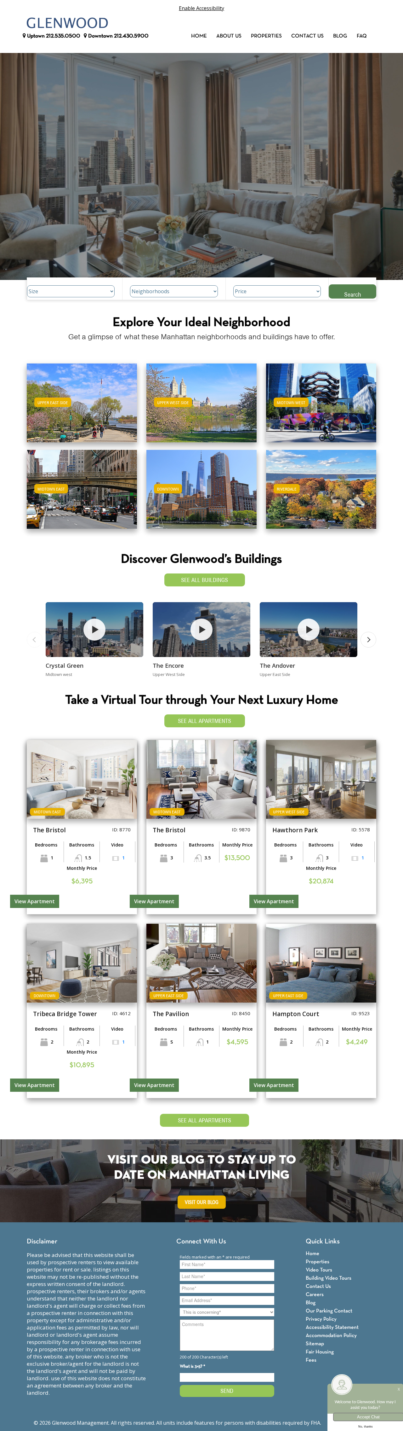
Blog (340, 36)
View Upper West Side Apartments (201, 407)
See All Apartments (204, 721)
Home (199, 36)
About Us (228, 36)
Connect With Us (201, 1242)
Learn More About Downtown (201, 486)
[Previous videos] (35, 640)
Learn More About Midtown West (321, 400)
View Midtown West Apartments (321, 407)
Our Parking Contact (329, 1311)
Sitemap (315, 1343)
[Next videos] (368, 640)
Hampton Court (295, 1014)
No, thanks (365, 1426)
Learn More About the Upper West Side (201, 400)
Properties (266, 36)
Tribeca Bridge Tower (65, 1014)
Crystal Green (64, 665)
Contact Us (307, 36)
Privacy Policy (321, 1319)
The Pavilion (171, 1014)
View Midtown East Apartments (82, 494)
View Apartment (34, 901)
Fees (311, 1360)
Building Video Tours (328, 1278)
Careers (315, 1294)
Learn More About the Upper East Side (82, 400)
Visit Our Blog (202, 1202)
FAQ (362, 36)
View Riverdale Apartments (321, 494)
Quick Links (323, 1242)
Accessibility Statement (332, 1327)
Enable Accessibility (201, 8)
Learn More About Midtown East (82, 486)
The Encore (168, 665)
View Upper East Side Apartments (82, 407)
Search (352, 294)
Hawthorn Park (295, 830)
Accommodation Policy (331, 1335)
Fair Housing (320, 1352)
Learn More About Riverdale (321, 486)
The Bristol (49, 830)
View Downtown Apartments (201, 494)
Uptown (53, 36)
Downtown (118, 36)
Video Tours (319, 1270)
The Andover (277, 665)
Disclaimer (42, 1242)
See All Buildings (204, 580)
